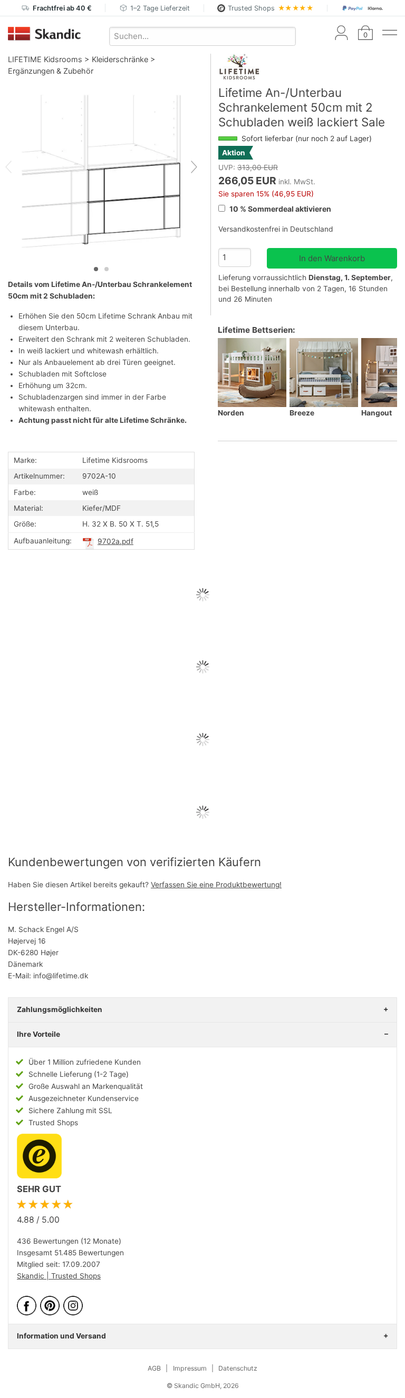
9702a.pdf (115, 541)
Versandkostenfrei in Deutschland (275, 229)
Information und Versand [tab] (61, 1336)
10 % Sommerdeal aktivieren (279, 208)
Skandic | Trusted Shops (59, 1276)
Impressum (190, 1368)
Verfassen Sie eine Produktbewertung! (216, 884)
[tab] (96, 269)
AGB (154, 1368)
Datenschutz (237, 1368)
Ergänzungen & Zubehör (50, 70)
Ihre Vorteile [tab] (38, 1034)
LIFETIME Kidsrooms (45, 59)
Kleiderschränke (120, 59)
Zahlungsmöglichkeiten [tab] (59, 1009)
